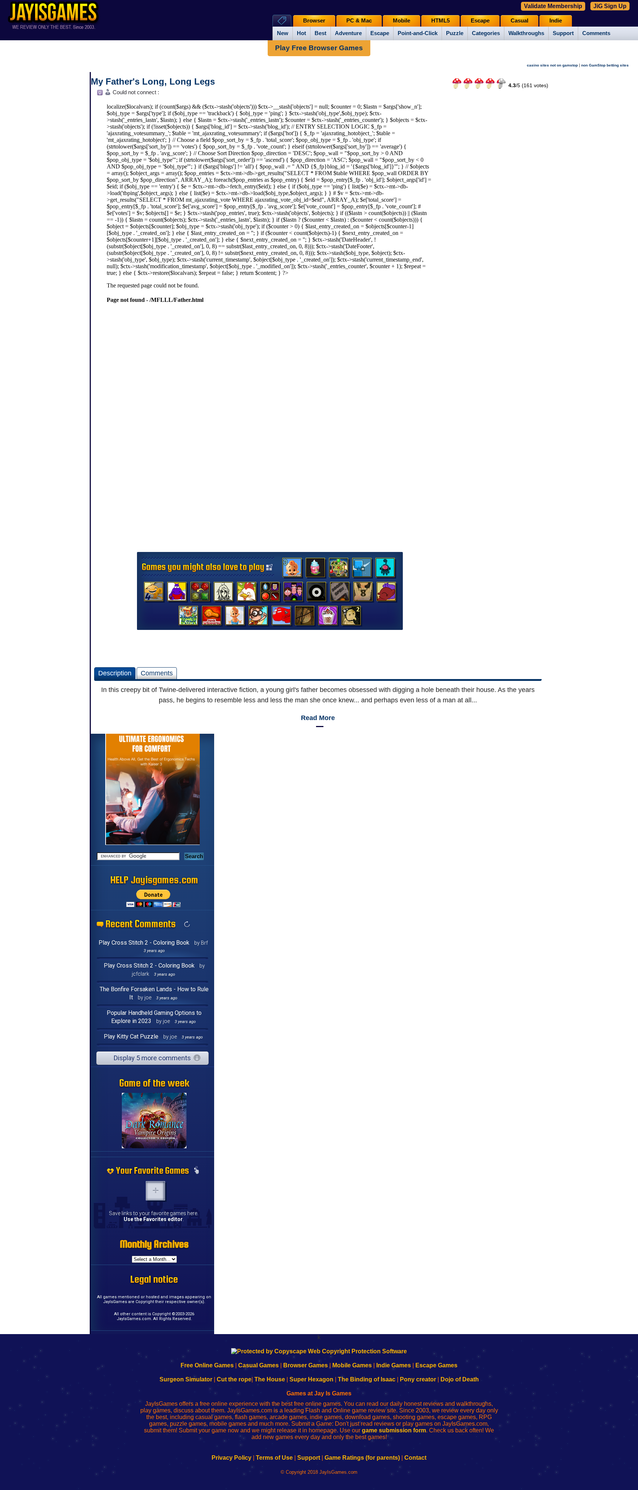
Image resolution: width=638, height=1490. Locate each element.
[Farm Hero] (246, 593)
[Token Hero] (269, 593)
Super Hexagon (311, 1379)
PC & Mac (359, 21)
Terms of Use (274, 1458)
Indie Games (393, 1365)
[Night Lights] (361, 569)
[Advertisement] (491, 209)
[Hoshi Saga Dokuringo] (363, 593)
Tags (281, 20)
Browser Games (305, 1365)
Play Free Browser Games (319, 48)
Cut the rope (234, 1379)
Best (320, 33)
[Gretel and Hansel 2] (351, 617)
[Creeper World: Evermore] (338, 569)
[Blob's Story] (316, 593)
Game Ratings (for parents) (362, 1458)
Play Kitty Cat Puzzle (131, 1036)
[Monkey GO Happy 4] (153, 593)
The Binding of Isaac (366, 1379)
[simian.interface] (385, 569)
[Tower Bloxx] (188, 617)
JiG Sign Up (610, 6)
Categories (486, 33)
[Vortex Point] (293, 593)
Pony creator (418, 1379)
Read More (318, 718)
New (282, 33)
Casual (519, 21)
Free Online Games (207, 1365)
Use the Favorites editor (153, 1219)
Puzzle (454, 33)
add (155, 1190)
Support (563, 33)
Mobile (401, 21)
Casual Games (258, 1365)
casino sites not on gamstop (552, 65)
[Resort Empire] (315, 569)
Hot (301, 33)
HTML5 (440, 21)
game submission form (394, 1430)
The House (269, 1379)
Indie (555, 21)
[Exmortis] (304, 617)
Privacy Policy (231, 1458)
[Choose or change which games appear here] (196, 1170)
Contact (415, 1458)
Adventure (348, 33)
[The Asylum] (176, 593)
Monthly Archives (154, 1244)
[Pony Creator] (386, 593)
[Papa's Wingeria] (211, 617)
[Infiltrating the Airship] (281, 617)
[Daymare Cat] (223, 593)
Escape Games (436, 1365)
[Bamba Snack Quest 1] (234, 617)
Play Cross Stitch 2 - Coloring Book (144, 942)
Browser (314, 21)
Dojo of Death (459, 1379)
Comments (596, 33)
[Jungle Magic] (200, 593)
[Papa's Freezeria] (327, 617)
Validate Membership (553, 6)
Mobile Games (352, 1365)
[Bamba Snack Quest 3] (292, 569)
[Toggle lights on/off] (99, 94)
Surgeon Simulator (186, 1379)
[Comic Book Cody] (258, 617)
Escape (379, 33)
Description (114, 673)
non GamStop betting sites (605, 65)
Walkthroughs (526, 33)
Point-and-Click (418, 33)
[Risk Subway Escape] (339, 593)
